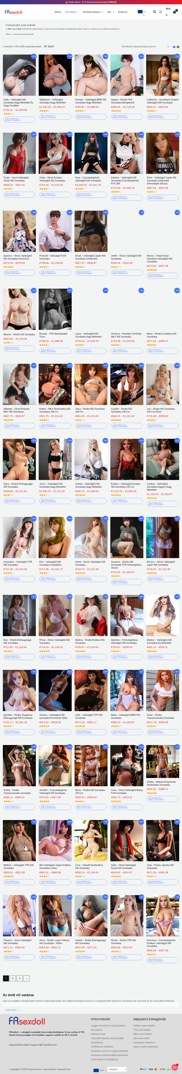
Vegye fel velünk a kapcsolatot (108, 1025)
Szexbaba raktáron (92, 12)
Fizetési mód (98, 1034)
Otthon (9, 34)
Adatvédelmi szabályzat (104, 1059)
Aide (109, 12)
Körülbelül (96, 1030)
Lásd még (11, 1010)
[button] (77, 12)
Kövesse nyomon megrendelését (109, 1051)
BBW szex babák (142, 1034)
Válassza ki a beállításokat (12, 119)
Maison (58, 12)
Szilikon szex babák (144, 1025)
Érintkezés (122, 12)
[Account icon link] (160, 12)
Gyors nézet (19, 93)
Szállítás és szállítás (102, 1046)
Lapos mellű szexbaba (145, 1046)
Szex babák (70, 12)
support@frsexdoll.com (43, 1044)
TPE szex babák (142, 1030)
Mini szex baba (141, 1038)
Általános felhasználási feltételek (109, 1055)
